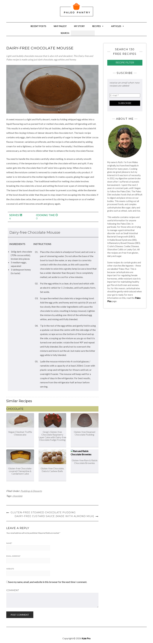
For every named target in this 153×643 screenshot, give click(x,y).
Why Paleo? (60, 26)
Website (10, 569)
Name (9, 543)
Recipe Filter (125, 62)
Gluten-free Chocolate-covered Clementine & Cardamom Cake (20, 471)
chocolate (17, 495)
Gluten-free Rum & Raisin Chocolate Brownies (84, 461)
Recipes (96, 26)
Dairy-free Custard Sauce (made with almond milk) (54, 516)
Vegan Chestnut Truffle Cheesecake (20, 433)
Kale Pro (86, 638)
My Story (79, 26)
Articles (116, 26)
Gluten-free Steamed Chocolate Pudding (84, 433)
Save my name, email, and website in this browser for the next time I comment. (47, 581)
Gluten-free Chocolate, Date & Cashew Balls (52, 469)
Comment (12, 590)
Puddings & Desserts (31, 491)
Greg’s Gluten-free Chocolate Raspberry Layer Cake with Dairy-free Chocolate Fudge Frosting (52, 436)
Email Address (13, 556)
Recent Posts (38, 26)
